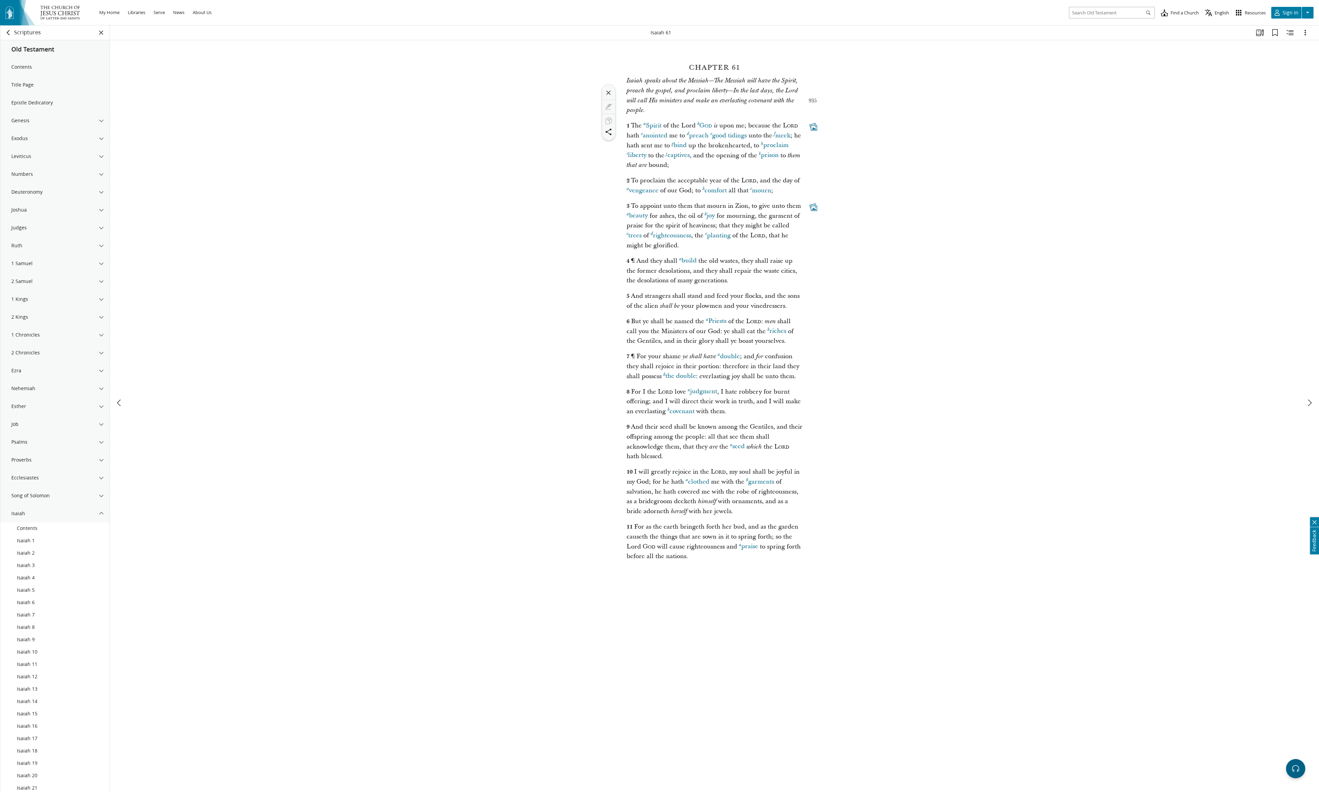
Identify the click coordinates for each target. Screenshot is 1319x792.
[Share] (608, 131)
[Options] (1305, 32)
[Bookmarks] (1275, 32)
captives (678, 155)
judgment (703, 391)
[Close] (608, 92)
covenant (682, 411)
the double (680, 376)
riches (777, 331)
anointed (655, 135)
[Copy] (608, 120)
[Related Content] (1290, 32)
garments (761, 481)
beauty (638, 216)
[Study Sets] (1260, 32)
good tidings (729, 135)
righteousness (672, 235)
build (689, 261)
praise (749, 546)
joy (711, 216)
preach (699, 135)
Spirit (654, 125)
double (730, 356)
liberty (637, 155)
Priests (717, 321)
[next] (1309, 403)
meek (782, 135)
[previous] (119, 403)
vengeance (643, 190)
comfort (715, 190)
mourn (761, 190)
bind (680, 145)
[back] (8, 32)
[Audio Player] (1295, 768)
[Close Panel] (101, 32)
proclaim (776, 145)
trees (635, 235)
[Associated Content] (813, 127)
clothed (698, 481)
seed (738, 446)
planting (719, 235)
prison (770, 155)
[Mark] (608, 106)
